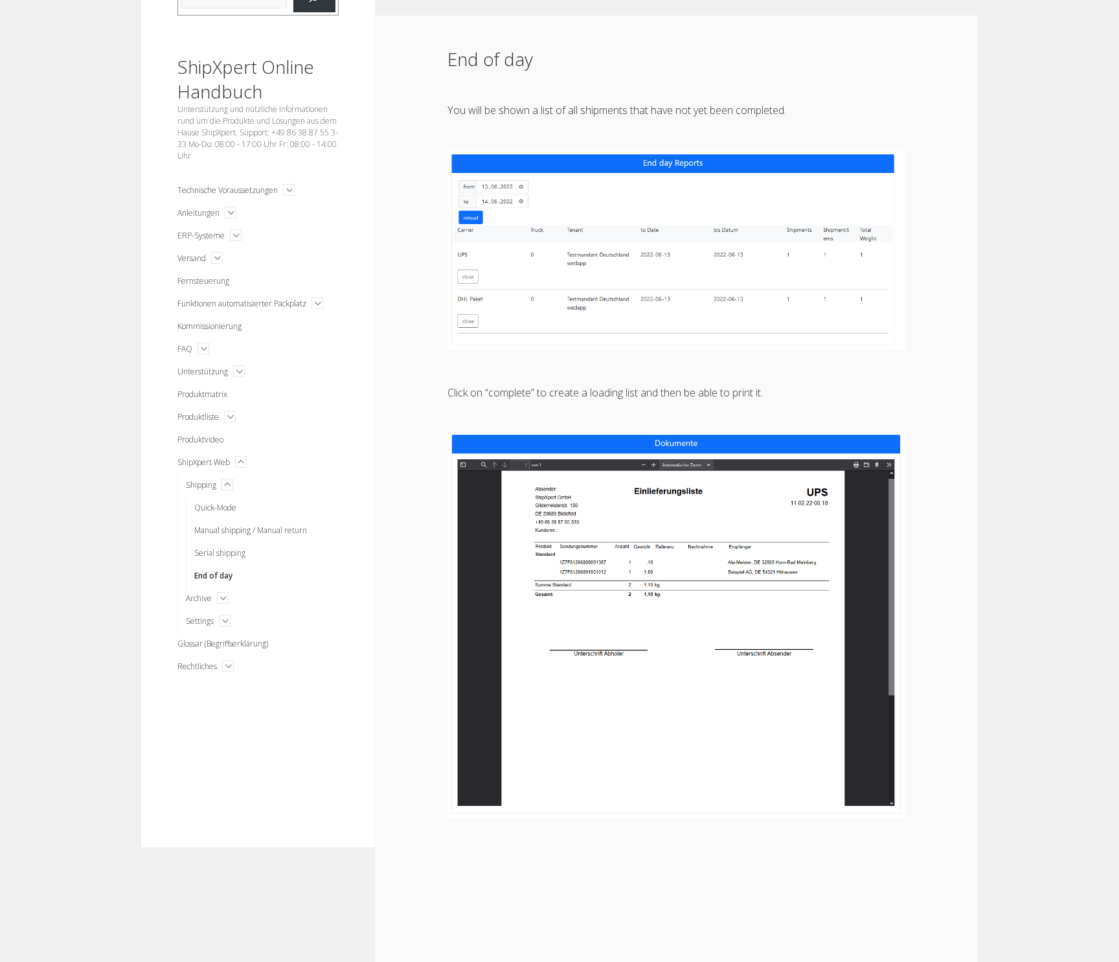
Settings (200, 620)
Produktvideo (200, 439)
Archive (199, 598)
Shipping (201, 484)
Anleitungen (198, 212)
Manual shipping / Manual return (250, 530)
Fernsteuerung (203, 280)
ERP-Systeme (201, 235)
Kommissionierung (209, 326)
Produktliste (198, 416)
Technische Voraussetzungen (227, 190)
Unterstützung (202, 371)
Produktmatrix (202, 394)
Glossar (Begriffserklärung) (222, 643)
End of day (213, 575)
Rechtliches (197, 666)
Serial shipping (219, 552)
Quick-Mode (215, 507)
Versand (191, 258)
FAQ (184, 348)
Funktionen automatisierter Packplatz (241, 303)
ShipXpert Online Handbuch (245, 79)
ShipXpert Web (203, 462)
